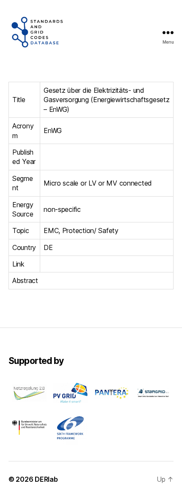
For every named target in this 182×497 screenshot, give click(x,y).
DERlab (46, 479)
